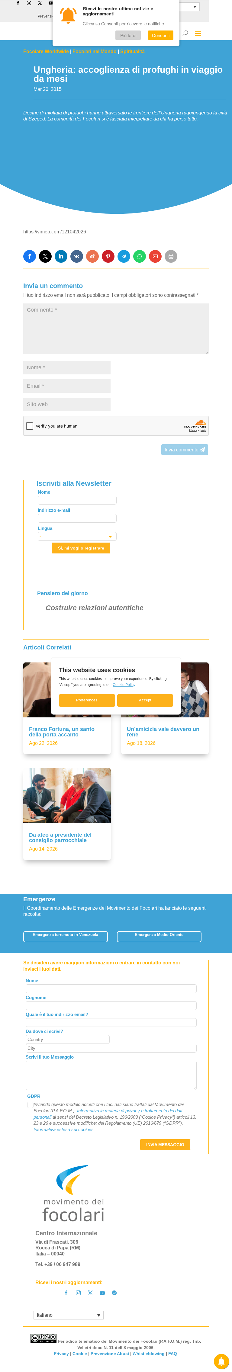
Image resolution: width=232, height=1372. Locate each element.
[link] (29, 256)
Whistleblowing (149, 1353)
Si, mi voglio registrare (81, 548)
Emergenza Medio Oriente (159, 934)
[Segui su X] (90, 1293)
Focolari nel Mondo (94, 51)
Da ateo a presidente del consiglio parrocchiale (60, 837)
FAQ (173, 1353)
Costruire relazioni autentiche (94, 608)
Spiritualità (132, 51)
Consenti (160, 35)
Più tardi (128, 35)
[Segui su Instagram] (78, 1293)
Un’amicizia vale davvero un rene (163, 732)
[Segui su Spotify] (114, 1293)
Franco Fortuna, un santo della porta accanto (62, 732)
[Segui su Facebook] (66, 1293)
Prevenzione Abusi (110, 1353)
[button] (206, 939)
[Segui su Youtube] (102, 1293)
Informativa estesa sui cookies (64, 1129)
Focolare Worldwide (46, 51)
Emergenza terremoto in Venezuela (65, 934)
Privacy (61, 1353)
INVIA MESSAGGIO (165, 1144)
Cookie (79, 1353)
